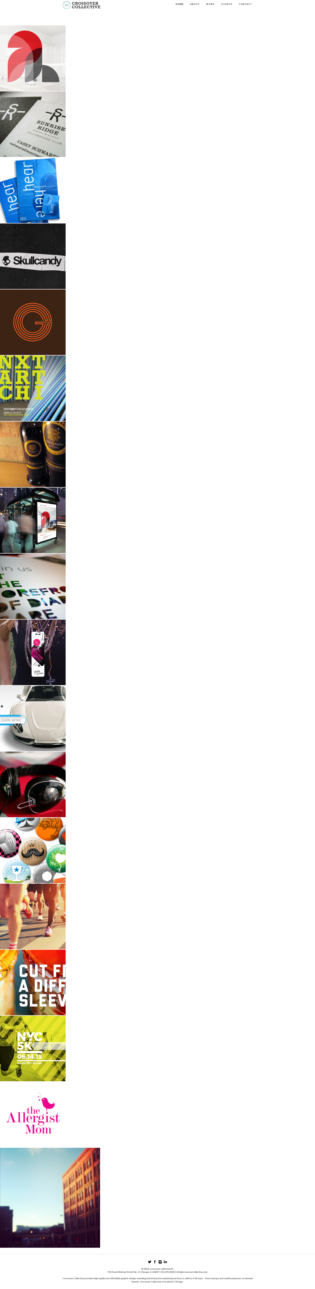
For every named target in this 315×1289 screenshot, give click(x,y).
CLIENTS (226, 4)
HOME (180, 4)
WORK (210, 4)
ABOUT (195, 4)
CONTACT (245, 4)
